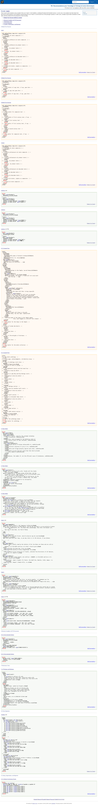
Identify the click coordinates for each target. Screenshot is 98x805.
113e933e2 (53, 803)
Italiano (48, 799)
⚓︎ (95, 72)
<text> (2, 30)
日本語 (56, 799)
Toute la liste (91, 72)
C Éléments (85, 13)
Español (44, 799)
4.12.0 (36, 803)
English (35, 799)
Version (33, 803)
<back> (8, 11)
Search (92, 2)
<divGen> (3, 190)
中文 (63, 799)
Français (52, 799)
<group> (3, 142)
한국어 (59, 799)
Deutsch (39, 799)
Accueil (84, 12)
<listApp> (3, 714)
